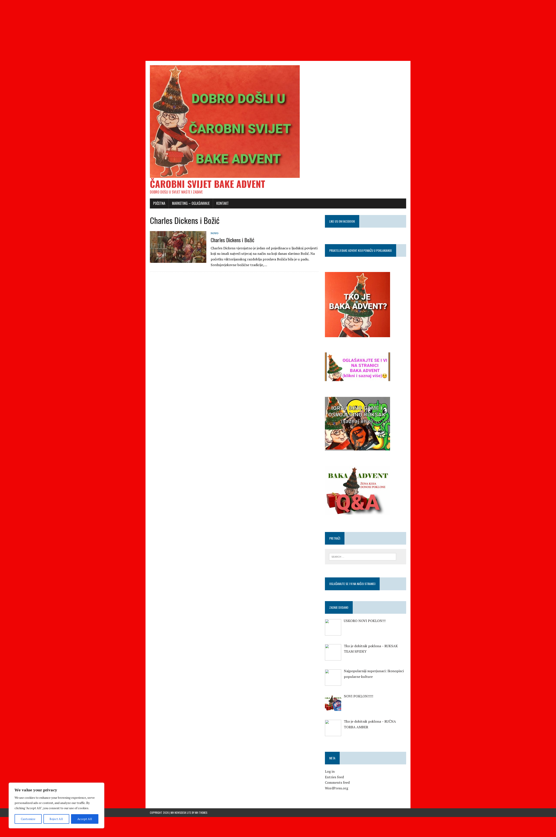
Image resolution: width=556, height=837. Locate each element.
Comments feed (337, 782)
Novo (214, 233)
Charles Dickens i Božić (232, 240)
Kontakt (222, 203)
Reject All (56, 819)
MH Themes (201, 812)
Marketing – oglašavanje (191, 203)
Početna (159, 203)
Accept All (84, 819)
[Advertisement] (130, 30)
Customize (28, 819)
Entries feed (334, 777)
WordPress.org (336, 788)
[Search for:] (362, 556)
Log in (330, 771)
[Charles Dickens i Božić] (178, 260)
